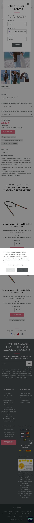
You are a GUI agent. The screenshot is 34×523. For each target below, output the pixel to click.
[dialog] (17, 261)
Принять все (22, 270)
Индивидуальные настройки (17, 265)
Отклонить (10, 270)
